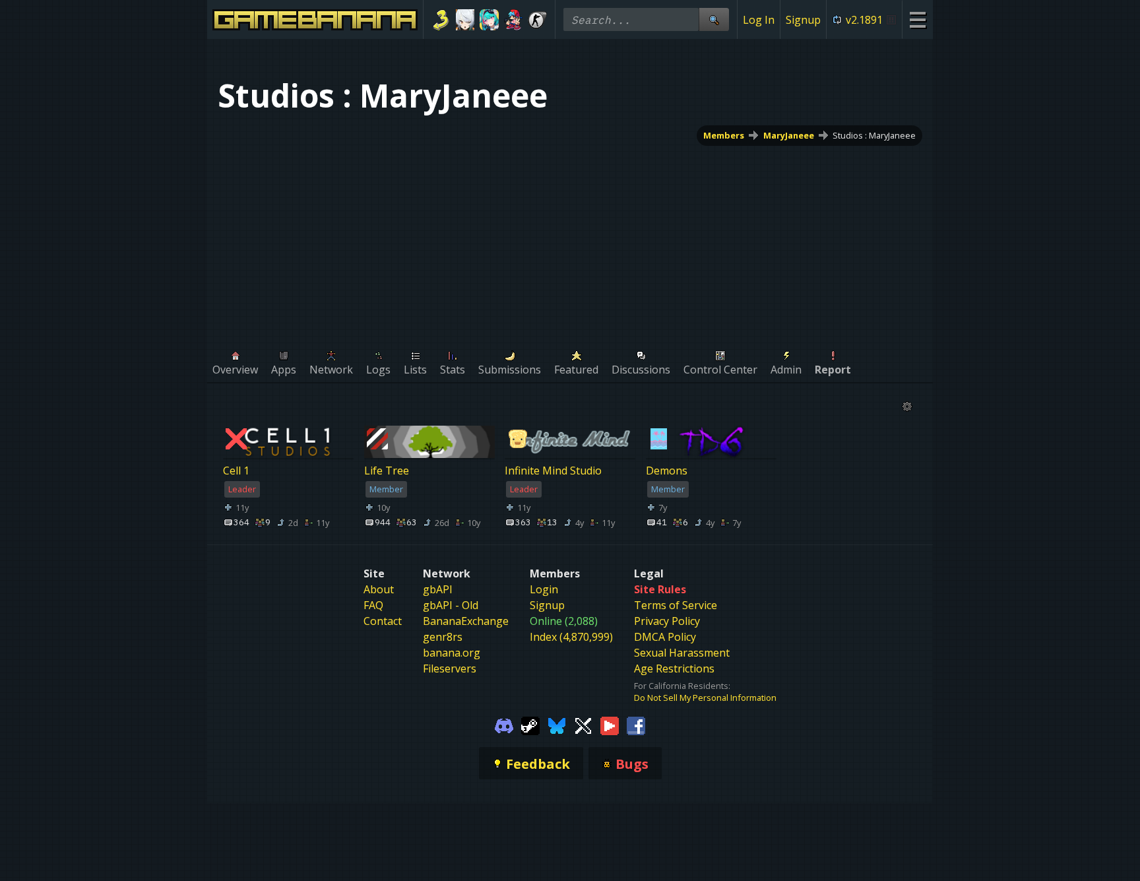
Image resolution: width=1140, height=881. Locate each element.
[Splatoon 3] (441, 20)
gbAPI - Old (450, 605)
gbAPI (438, 589)
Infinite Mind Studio (553, 471)
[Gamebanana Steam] (530, 724)
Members (723, 135)
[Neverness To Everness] (489, 20)
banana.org (451, 652)
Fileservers (449, 668)
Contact (383, 621)
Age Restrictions (674, 668)
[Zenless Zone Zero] (465, 20)
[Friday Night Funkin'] (513, 20)
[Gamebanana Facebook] (636, 724)
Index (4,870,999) (571, 637)
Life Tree (386, 471)
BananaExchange (466, 621)
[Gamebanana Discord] (504, 724)
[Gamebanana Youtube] (609, 724)
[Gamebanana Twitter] (583, 724)
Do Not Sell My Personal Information (705, 697)
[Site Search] (714, 19)
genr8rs (442, 637)
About (379, 589)
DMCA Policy (665, 637)
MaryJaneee (788, 135)
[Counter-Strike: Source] (537, 20)
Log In (759, 20)
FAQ (373, 605)
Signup (803, 20)
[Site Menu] (917, 19)
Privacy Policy (667, 621)
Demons (666, 471)
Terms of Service (675, 605)
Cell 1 (236, 471)
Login (544, 589)
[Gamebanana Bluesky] (556, 724)
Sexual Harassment (682, 652)
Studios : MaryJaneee (874, 135)
